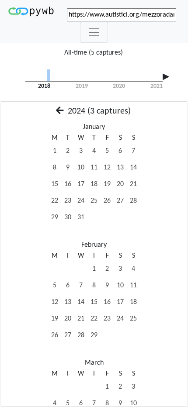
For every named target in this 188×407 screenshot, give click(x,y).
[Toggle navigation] (94, 32)
